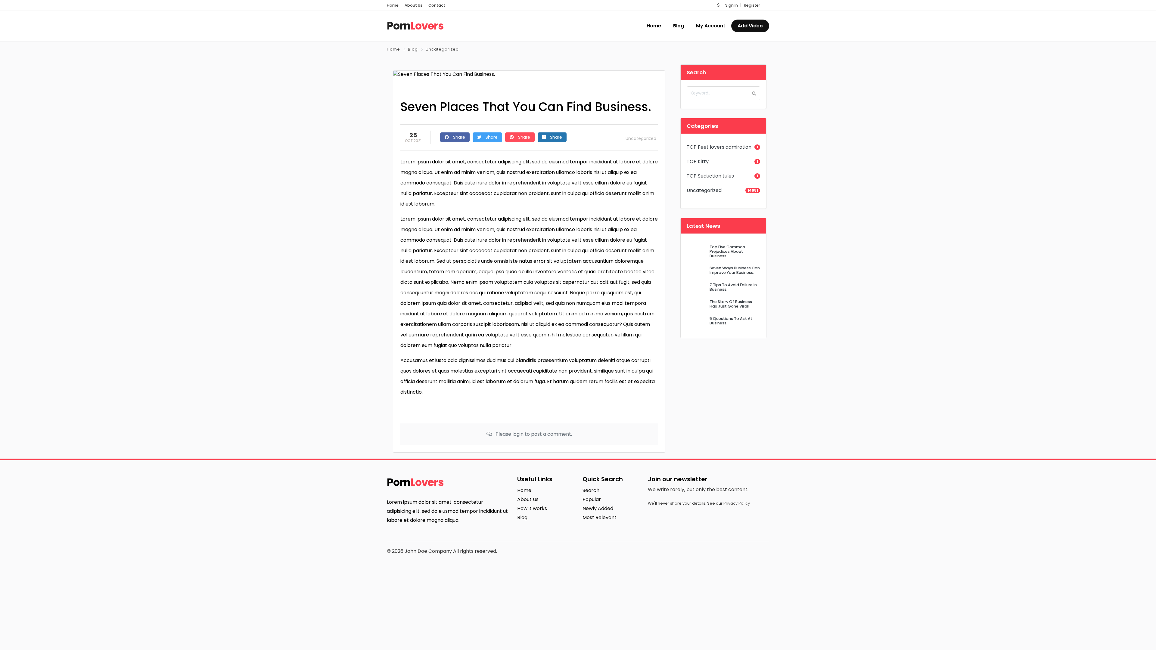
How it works (532, 508)
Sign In (731, 5)
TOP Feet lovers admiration (719, 147)
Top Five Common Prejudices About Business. (727, 251)
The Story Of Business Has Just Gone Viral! (731, 304)
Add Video (750, 25)
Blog (413, 49)
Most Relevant (600, 517)
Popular (592, 499)
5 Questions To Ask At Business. (731, 321)
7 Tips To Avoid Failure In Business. (733, 287)
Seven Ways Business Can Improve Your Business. (735, 270)
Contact (436, 5)
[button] (718, 5)
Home (393, 5)
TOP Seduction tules (710, 175)
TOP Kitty (698, 161)
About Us (413, 5)
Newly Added (598, 508)
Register (752, 5)
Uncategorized (442, 49)
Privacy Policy (736, 503)
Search (591, 490)
